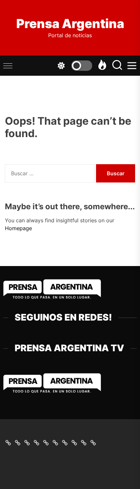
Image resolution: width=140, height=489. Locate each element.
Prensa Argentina (70, 23)
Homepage (18, 228)
